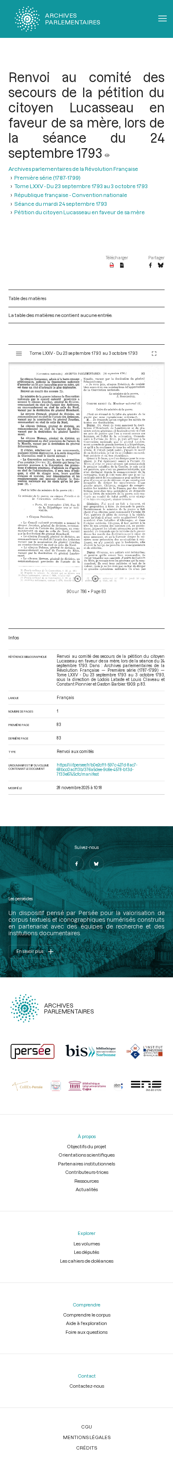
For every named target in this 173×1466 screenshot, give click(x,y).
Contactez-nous (86, 1386)
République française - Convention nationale (70, 195)
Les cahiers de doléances (86, 1261)
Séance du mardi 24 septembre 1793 (60, 204)
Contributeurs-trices (86, 1172)
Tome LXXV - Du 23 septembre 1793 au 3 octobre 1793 (81, 186)
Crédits (86, 1447)
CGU (86, 1426)
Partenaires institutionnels (86, 1163)
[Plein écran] (154, 353)
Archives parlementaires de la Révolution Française (73, 169)
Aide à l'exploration (86, 1323)
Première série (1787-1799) (47, 178)
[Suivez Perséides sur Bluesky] (96, 863)
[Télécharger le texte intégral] (122, 266)
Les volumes (86, 1243)
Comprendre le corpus (86, 1314)
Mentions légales (86, 1437)
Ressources (86, 1181)
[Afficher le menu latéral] (19, 353)
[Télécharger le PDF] (112, 266)
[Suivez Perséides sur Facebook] (76, 863)
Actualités (87, 1189)
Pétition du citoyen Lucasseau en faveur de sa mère (79, 212)
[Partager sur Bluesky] (160, 266)
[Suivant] (95, 579)
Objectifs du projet (86, 1146)
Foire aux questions (86, 1332)
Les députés (86, 1252)
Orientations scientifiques (86, 1154)
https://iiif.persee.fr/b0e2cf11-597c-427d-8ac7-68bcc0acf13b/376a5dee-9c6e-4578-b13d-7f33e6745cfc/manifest (97, 770)
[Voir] (107, 152)
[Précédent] (77, 579)
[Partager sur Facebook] (150, 266)
